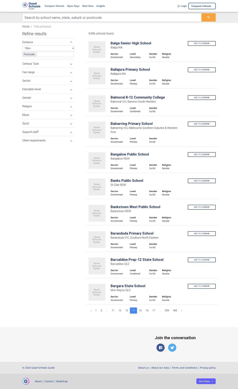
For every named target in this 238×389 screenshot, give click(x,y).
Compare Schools (54, 6)
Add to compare (202, 43)
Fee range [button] (28, 72)
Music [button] (25, 114)
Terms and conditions (184, 367)
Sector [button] (26, 80)
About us (143, 367)
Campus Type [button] (30, 63)
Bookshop (62, 381)
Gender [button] (26, 97)
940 (175, 310)
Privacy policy (208, 367)
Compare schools (201, 6)
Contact (49, 381)
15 (140, 310)
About (38, 381)
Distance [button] (27, 42)
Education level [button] (31, 89)
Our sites (204, 381)
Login (183, 6)
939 (167, 310)
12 (119, 310)
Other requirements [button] (33, 140)
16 (147, 310)
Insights (100, 6)
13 (126, 310)
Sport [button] (25, 123)
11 (113, 310)
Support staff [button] (30, 132)
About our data (160, 367)
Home (26, 26)
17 (153, 310)
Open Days (73, 6)
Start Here (88, 6)
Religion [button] (27, 106)
